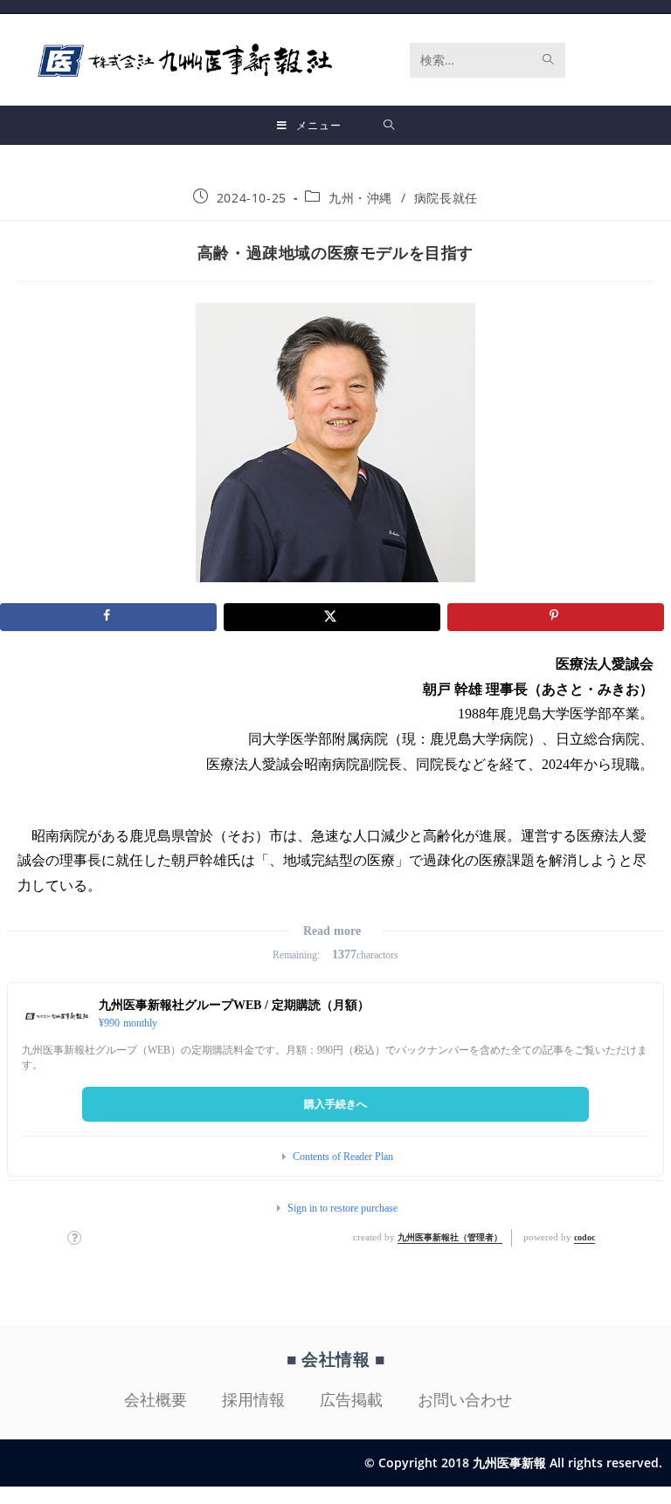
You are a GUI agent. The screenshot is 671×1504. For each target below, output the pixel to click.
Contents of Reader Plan (343, 1156)
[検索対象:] (389, 125)
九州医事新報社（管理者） (450, 1237)
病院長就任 (446, 197)
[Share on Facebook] (108, 617)
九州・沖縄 (360, 197)
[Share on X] (332, 617)
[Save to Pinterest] (555, 617)
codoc (584, 1237)
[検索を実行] (548, 60)
